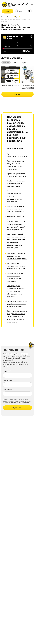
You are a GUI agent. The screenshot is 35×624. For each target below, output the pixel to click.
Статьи (15, 62)
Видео (24, 62)
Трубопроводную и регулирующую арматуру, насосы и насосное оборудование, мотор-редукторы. (16, 291)
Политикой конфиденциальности (20, 402)
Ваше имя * (7, 371)
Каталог (7, 11)
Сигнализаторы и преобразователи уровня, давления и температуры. (16, 265)
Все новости (17, 94)
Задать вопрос (17, 408)
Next (32, 78)
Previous (3, 78)
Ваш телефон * (8, 380)
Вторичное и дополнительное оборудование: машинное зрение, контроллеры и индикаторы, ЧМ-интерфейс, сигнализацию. (17, 316)
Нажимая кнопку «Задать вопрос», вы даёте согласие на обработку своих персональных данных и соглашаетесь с (17, 401)
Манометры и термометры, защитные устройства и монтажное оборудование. (17, 256)
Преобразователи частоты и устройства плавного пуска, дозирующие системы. (17, 303)
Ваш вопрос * (8, 389)
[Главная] (9, 4)
